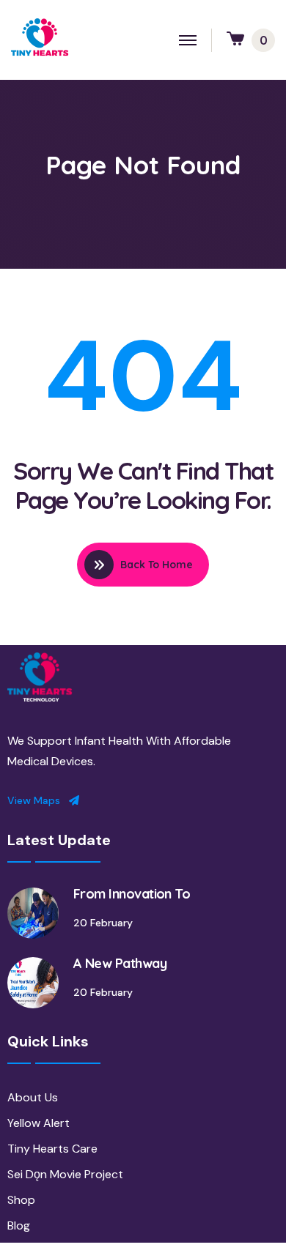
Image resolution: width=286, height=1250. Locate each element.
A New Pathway (119, 963)
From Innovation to (131, 893)
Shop (21, 1200)
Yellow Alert (38, 1123)
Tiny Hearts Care (52, 1148)
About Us (32, 1097)
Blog (18, 1225)
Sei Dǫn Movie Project (65, 1174)
